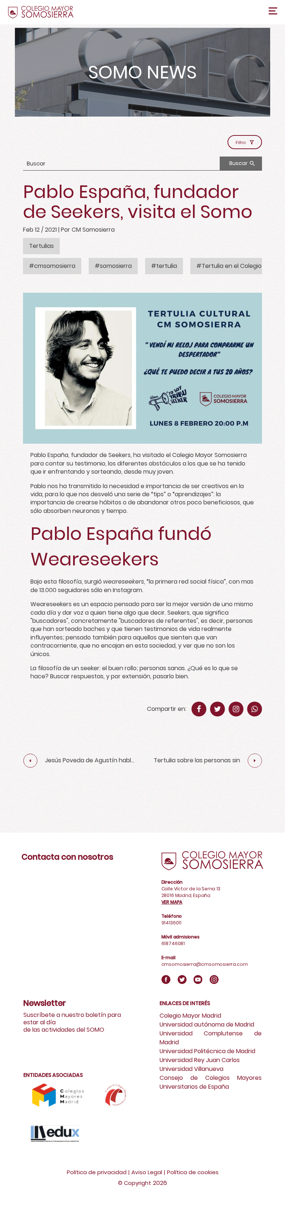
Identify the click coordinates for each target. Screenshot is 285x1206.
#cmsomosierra (52, 266)
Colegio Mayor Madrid (190, 1015)
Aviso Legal (146, 1172)
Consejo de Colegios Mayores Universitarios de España (211, 1082)
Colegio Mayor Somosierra (209, 455)
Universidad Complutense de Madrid (211, 1038)
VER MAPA (172, 902)
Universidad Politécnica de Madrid (207, 1051)
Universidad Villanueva (191, 1069)
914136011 (171, 923)
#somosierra (113, 266)
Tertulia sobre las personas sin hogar (197, 760)
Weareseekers (51, 604)
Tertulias (41, 246)
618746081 (173, 943)
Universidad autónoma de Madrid (207, 1024)
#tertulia (164, 266)
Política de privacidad (97, 1172)
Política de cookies (193, 1172)
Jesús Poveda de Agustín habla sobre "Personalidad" (90, 760)
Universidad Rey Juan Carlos (200, 1060)
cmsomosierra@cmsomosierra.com (204, 964)
